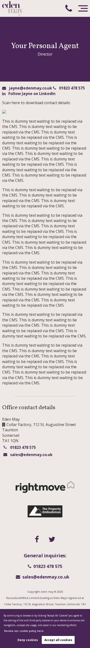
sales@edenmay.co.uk (31, 454)
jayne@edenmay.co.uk (30, 88)
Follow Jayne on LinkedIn (31, 93)
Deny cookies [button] (28, 640)
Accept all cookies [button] (58, 640)
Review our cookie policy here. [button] (24, 631)
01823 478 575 (71, 88)
